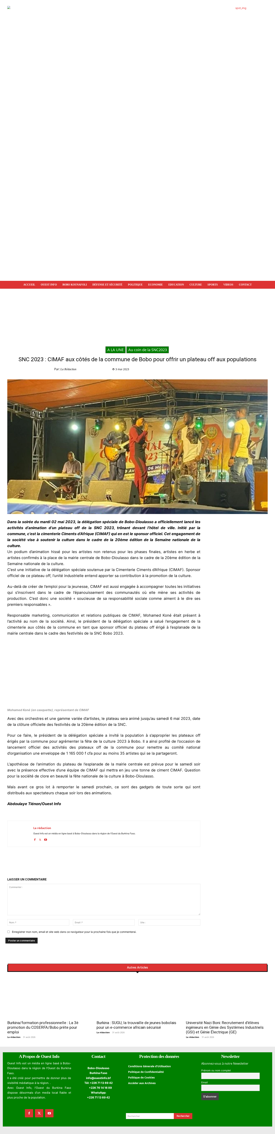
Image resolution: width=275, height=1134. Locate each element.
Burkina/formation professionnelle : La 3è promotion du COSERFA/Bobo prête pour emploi (42, 1027)
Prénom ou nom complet (216, 1070)
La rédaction (68, 369)
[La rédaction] (20, 834)
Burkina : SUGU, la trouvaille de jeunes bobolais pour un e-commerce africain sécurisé (136, 1025)
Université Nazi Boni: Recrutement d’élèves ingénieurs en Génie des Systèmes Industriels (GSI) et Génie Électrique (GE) (225, 1027)
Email (204, 1082)
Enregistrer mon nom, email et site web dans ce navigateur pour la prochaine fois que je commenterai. (74, 931)
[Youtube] (45, 838)
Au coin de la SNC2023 (147, 349)
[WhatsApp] (210, 370)
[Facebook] (193, 370)
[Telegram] (219, 370)
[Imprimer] (228, 370)
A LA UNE (115, 349)
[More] (237, 370)
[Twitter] (202, 370)
